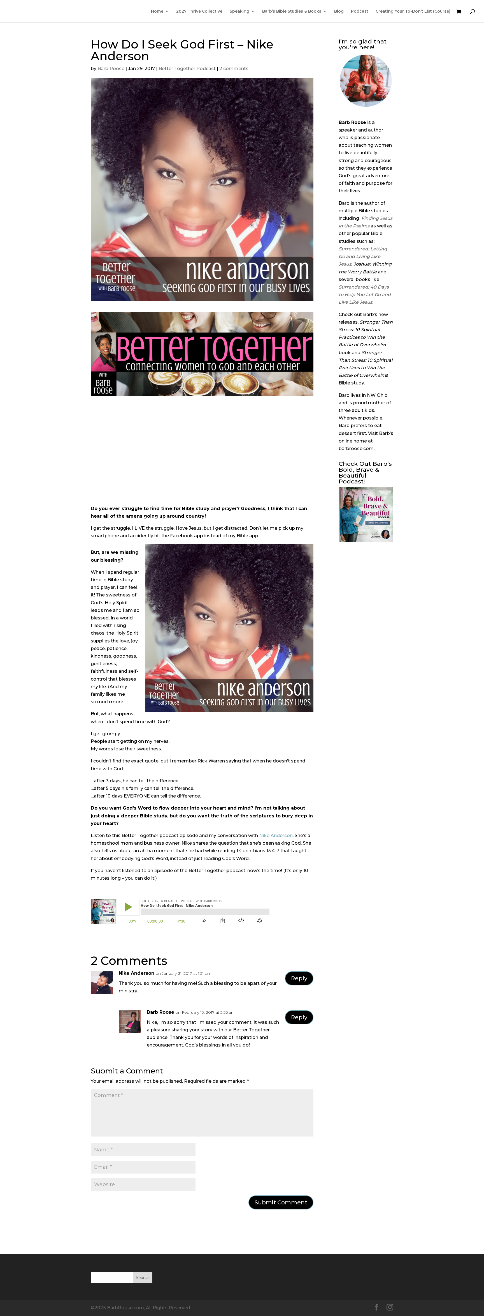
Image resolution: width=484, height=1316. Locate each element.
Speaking (239, 11)
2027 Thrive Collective (199, 11)
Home (157, 11)
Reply (299, 978)
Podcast (359, 11)
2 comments (233, 68)
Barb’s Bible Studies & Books (291, 11)
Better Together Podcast (187, 68)
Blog (339, 11)
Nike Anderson (276, 835)
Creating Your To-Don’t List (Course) (413, 11)
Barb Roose (110, 68)
